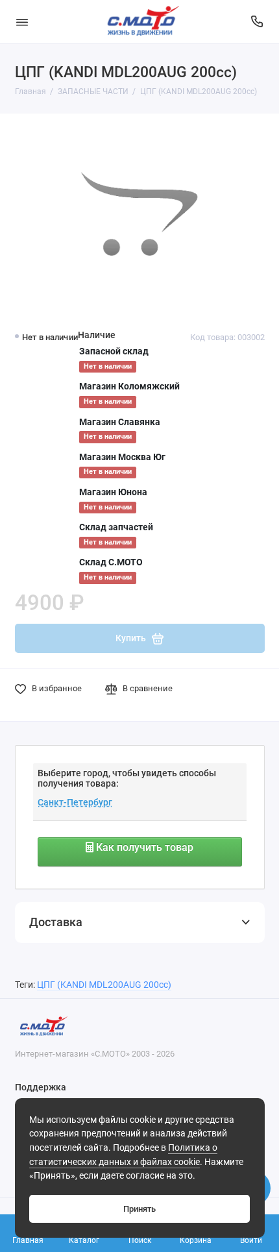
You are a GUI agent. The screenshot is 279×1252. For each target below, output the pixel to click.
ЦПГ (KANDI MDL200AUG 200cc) (104, 984)
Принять (139, 1209)
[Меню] (22, 21)
